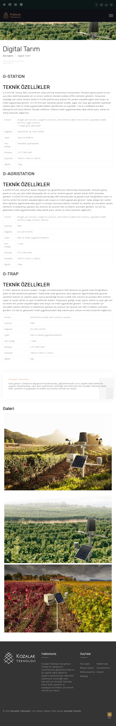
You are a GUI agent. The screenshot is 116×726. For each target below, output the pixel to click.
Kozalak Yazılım (72, 711)
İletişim (100, 672)
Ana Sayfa (8, 55)
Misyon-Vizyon (87, 668)
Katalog (84, 676)
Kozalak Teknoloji (18, 379)
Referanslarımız (87, 672)
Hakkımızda (102, 663)
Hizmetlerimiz (103, 668)
